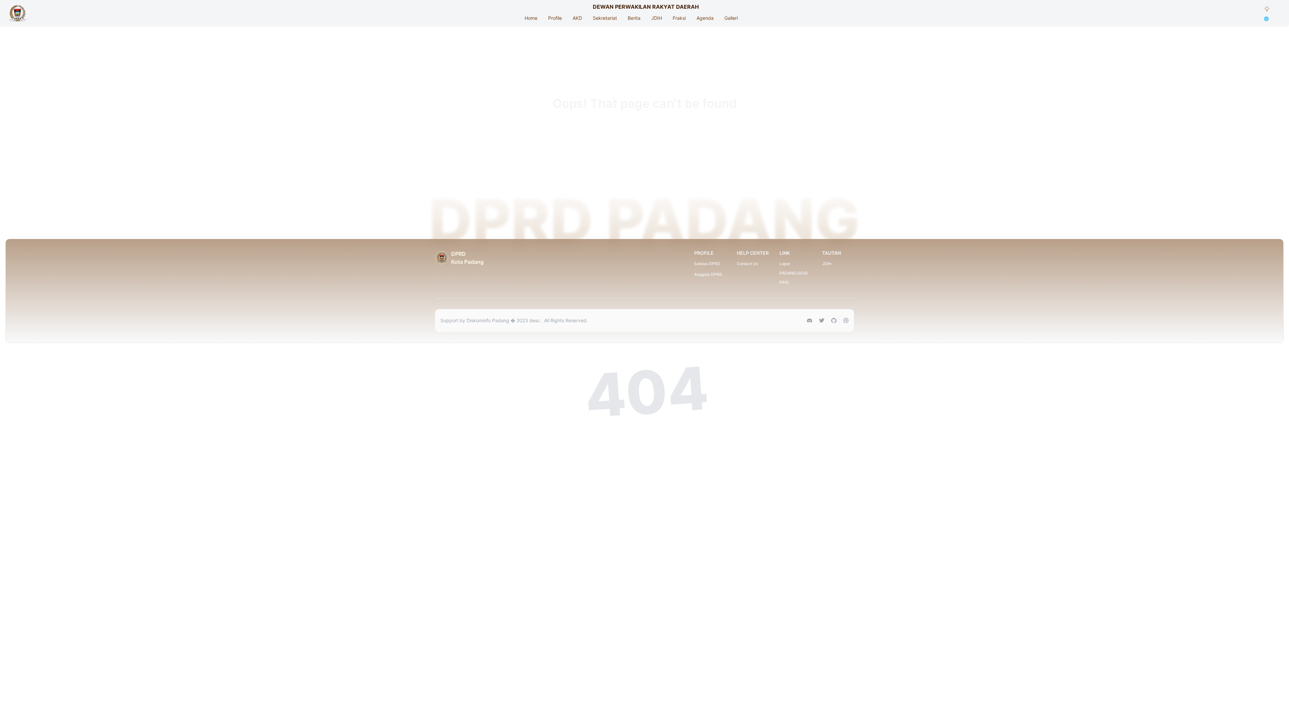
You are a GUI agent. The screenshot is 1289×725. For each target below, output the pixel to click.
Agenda (705, 18)
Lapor (785, 263)
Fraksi (679, 18)
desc (535, 320)
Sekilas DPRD (707, 263)
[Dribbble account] (846, 320)
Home (531, 18)
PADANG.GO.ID (793, 273)
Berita (634, 18)
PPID (784, 282)
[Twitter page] (821, 320)
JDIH (656, 18)
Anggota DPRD (708, 274)
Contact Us (747, 263)
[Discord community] (809, 320)
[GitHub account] (834, 320)
